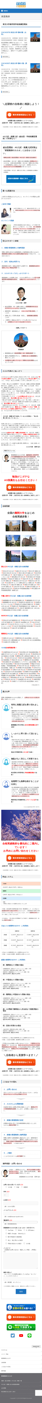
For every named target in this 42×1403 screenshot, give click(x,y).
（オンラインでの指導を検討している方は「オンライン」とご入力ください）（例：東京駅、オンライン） (20, 1277)
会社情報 (3, 1388)
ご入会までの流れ (6, 1366)
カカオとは (4, 1350)
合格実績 (3, 1362)
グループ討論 (15, 69)
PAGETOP (36, 1346)
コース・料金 (4, 1354)
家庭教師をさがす (6, 1358)
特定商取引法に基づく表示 (8, 1391)
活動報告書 (20, 40)
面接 (25, 40)
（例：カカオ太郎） (10, 1203)
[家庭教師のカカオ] (21, 5)
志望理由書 (15, 38)
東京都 (15, 40)
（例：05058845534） (11, 1222)
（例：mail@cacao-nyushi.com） (14, 1213)
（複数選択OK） (20, 1235)
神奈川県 (13, 73)
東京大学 (21, 38)
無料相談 (3, 1371)
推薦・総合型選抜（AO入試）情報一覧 (11, 1380)
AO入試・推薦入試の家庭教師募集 (10, 1384)
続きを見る (5, 56)
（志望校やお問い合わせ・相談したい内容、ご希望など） (20, 1249)
